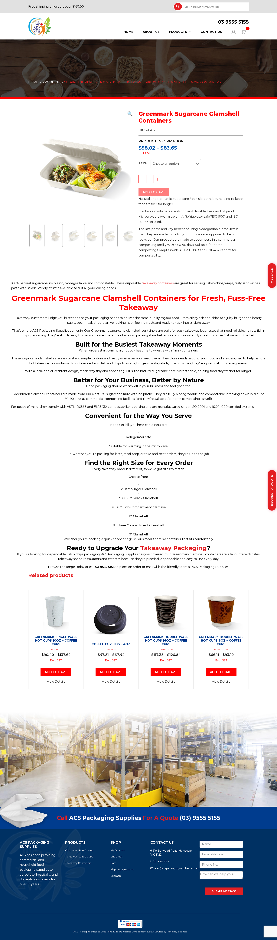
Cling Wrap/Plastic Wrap (79, 850)
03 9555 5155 (233, 22)
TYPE (142, 163)
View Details (56, 681)
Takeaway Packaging (173, 548)
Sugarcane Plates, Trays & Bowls (93, 82)
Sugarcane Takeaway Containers (153, 82)
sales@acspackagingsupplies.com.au (176, 868)
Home (128, 32)
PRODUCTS (51, 82)
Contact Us (211, 32)
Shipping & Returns (122, 869)
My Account (118, 850)
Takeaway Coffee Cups (79, 856)
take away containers (158, 283)
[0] (241, 32)
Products (178, 32)
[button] (80, 113)
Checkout (116, 856)
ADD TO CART (154, 192)
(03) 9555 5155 (200, 817)
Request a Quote (271, 490)
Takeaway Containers (202, 82)
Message (271, 275)
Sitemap (116, 875)
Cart (113, 863)
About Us (151, 32)
